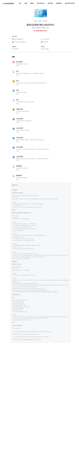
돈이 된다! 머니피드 (70, 3)
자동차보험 (58, 3)
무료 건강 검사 (40, 3)
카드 (20, 3)
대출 (26, 3)
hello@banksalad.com (27, 339)
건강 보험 (50, 3)
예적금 (32, 3)
